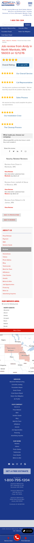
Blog (4, 263)
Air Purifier (17, 399)
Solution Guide (7, 245)
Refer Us (5, 290)
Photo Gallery (7, 260)
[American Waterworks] (17, 537)
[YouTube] (9, 464)
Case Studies (7, 275)
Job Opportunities (8, 284)
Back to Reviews (9, 220)
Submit (27, 25)
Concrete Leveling (17, 385)
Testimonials (7, 266)
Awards (5, 278)
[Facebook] (21, 464)
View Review (9, 172)
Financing (6, 287)
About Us (7, 230)
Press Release (7, 236)
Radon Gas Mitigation (17, 396)
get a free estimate (17, 471)
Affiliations (6, 272)
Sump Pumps (17, 390)
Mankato (7, 176)
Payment (5, 239)
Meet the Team (7, 269)
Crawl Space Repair (6, 35)
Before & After (7, 281)
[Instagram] (17, 464)
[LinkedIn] (13, 464)
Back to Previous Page (11, 215)
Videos (5, 257)
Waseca (7, 194)
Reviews (5, 249)
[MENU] (30, 3)
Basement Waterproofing (8, 28)
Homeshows (7, 254)
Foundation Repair (6, 32)
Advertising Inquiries (9, 293)
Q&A (4, 242)
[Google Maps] (25, 464)
